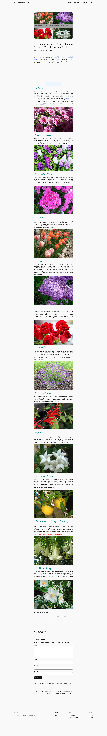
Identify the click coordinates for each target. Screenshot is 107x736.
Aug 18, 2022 (37, 50)
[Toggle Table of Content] (58, 84)
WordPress (22, 728)
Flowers (50, 50)
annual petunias (67, 98)
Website (36, 671)
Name (36, 659)
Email (36, 665)
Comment (37, 645)
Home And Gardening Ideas (22, 2)
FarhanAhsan (45, 50)
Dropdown (69, 2)
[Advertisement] (53, 72)
